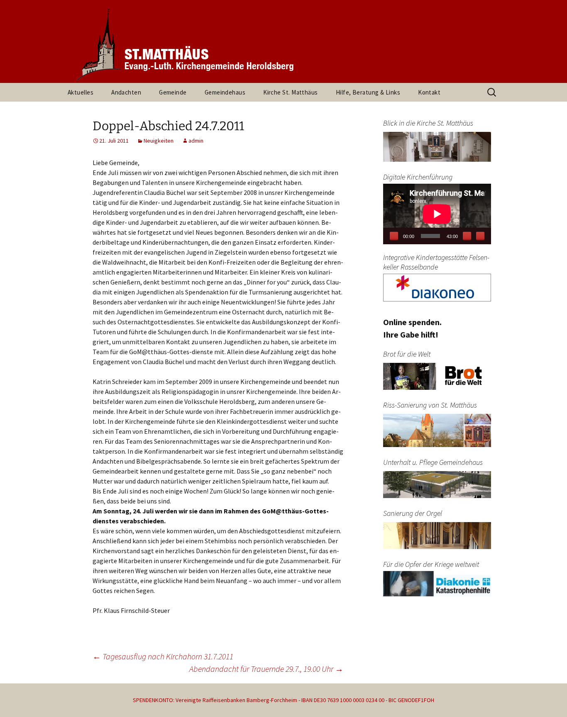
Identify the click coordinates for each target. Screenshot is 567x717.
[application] (437, 214)
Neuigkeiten (159, 140)
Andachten (126, 92)
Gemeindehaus (225, 92)
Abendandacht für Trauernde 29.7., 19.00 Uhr (266, 669)
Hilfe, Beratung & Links (368, 92)
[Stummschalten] (467, 236)
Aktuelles (80, 92)
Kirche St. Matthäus (290, 92)
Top (547, 697)
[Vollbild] (480, 236)
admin (195, 140)
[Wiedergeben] (394, 236)
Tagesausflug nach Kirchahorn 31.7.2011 (163, 656)
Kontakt (429, 92)
